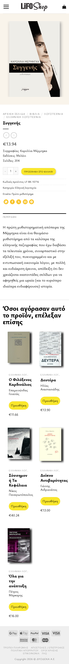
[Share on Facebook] (12, 203)
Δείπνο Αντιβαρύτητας (54, 478)
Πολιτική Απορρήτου (25, 650)
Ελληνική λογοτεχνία (24, 117)
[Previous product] (14, 135)
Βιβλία (35, 114)
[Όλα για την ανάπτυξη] (19, 546)
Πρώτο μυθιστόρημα (22, 194)
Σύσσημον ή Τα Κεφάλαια (18, 480)
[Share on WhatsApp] (6, 203)
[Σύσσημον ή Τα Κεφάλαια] (19, 446)
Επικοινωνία (31, 653)
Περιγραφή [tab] (9, 217)
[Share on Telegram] (31, 203)
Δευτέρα (48, 379)
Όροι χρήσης (49, 650)
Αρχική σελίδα (14, 114)
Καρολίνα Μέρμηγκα (33, 151)
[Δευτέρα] (50, 350)
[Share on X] (18, 203)
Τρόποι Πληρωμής (15, 647)
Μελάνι (21, 155)
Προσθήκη (18, 405)
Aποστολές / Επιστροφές (48, 647)
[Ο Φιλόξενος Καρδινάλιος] (19, 350)
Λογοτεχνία (53, 114)
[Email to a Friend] (25, 203)
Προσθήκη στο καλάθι (38, 171)
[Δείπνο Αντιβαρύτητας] (50, 446)
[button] (6, 6)
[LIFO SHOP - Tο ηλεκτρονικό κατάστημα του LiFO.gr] (34, 6)
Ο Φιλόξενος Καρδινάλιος (20, 382)
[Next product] (6, 135)
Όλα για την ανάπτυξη (17, 581)
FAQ (44, 653)
